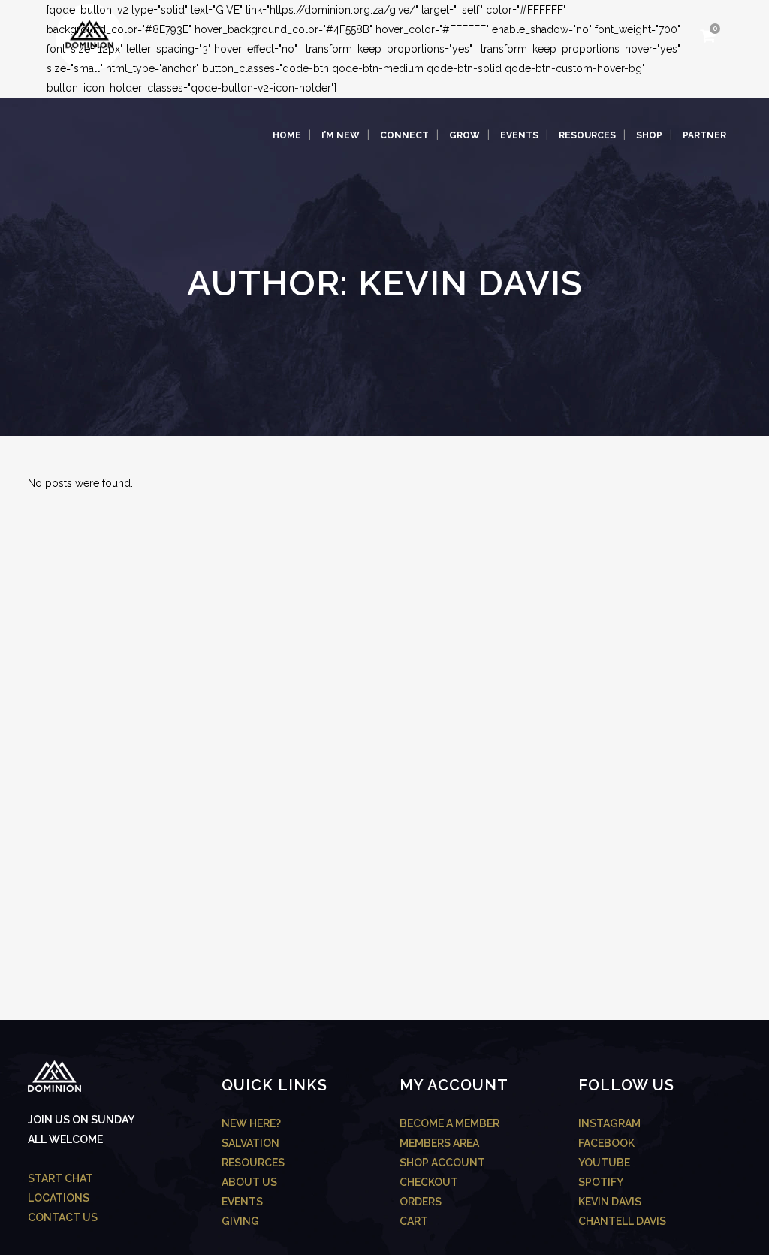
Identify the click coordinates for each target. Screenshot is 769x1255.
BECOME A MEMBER (449, 1123)
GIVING (240, 1221)
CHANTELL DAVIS (622, 1221)
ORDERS (421, 1202)
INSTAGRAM (609, 1123)
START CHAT (60, 1178)
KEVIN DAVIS (609, 1202)
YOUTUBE (604, 1163)
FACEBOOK (606, 1143)
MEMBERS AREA (439, 1143)
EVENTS (242, 1202)
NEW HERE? (251, 1123)
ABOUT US (249, 1182)
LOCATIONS (58, 1198)
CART (414, 1221)
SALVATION (250, 1143)
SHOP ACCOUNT (442, 1163)
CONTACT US (63, 1217)
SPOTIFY (600, 1182)
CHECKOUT (429, 1182)
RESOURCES (253, 1163)
